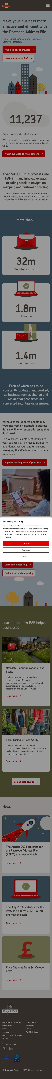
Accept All (26, 543)
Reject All (26, 556)
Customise (26, 550)
